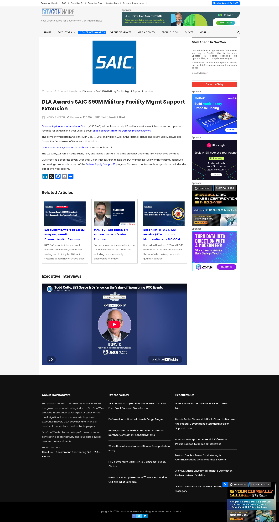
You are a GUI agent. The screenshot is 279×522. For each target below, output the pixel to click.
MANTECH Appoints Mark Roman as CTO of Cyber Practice (111, 234)
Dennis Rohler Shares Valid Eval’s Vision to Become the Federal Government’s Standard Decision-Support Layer (205, 423)
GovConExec (112, 3)
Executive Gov (95, 3)
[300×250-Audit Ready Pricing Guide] (214, 114)
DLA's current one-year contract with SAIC (65, 147)
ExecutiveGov (118, 395)
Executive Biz (77, 3)
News (122, 117)
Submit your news (135, 3)
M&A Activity (146, 32)
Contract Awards (92, 32)
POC (64, 3)
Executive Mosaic (49, 3)
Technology (170, 32)
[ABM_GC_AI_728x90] (181, 19)
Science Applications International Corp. (64, 126)
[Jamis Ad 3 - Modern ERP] (214, 251)
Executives (65, 32)
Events (189, 32)
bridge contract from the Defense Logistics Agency (122, 130)
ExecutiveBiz (184, 395)
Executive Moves (120, 32)
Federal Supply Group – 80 (100, 164)
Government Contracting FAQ (74, 452)
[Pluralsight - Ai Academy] (214, 160)
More (203, 32)
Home (47, 32)
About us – (49, 452)
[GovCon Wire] (58, 12)
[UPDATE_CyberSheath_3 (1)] (214, 205)
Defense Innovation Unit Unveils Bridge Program (136, 419)
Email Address (200, 72)
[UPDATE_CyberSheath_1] (250, 502)
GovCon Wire (173, 511)
